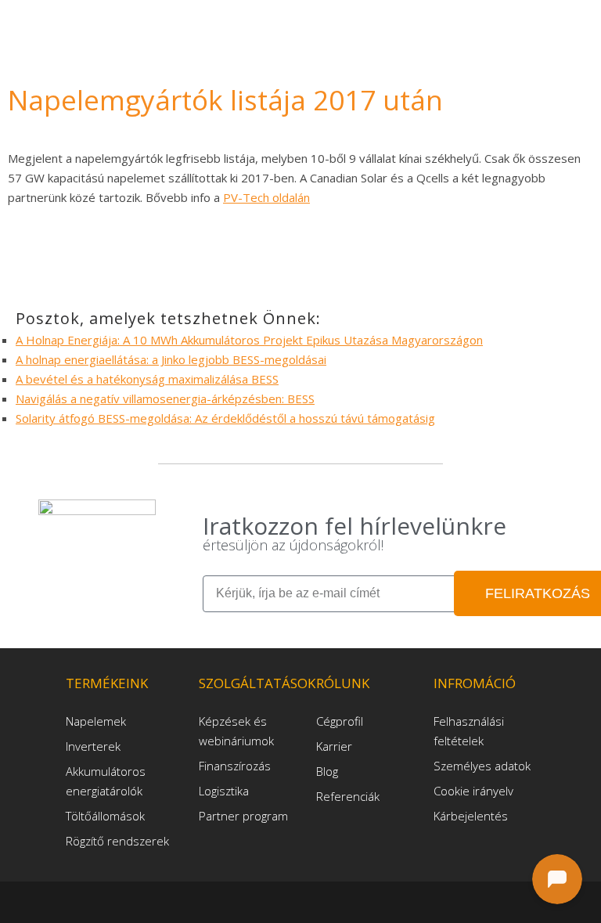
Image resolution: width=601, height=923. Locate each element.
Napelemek (96, 721)
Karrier (334, 746)
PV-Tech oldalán (266, 197)
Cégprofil (339, 721)
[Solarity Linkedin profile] (304, 901)
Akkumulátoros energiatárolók (106, 781)
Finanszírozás (235, 765)
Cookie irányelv (473, 791)
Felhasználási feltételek (469, 730)
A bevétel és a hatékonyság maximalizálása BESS (147, 379)
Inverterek (93, 746)
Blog (327, 771)
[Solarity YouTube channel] (326, 901)
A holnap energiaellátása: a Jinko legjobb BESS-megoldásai (171, 359)
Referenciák (348, 796)
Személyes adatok (482, 765)
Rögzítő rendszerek (117, 841)
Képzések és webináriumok (236, 730)
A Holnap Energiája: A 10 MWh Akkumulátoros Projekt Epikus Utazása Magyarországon (249, 340)
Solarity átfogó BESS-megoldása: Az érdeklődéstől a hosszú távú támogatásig (225, 418)
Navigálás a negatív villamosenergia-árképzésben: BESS (165, 398)
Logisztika (224, 791)
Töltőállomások (105, 816)
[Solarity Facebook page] (278, 901)
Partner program (243, 816)
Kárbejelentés (471, 816)
